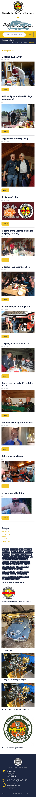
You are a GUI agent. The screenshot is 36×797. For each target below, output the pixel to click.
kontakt (9, 771)
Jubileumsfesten (10, 197)
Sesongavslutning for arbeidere (17, 422)
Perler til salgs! (7, 650)
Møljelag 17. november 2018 (16, 267)
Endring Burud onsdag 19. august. (14, 680)
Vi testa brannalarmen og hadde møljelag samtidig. (17, 232)
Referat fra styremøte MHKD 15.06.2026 (16, 602)
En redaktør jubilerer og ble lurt (17, 306)
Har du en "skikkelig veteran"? (12, 748)
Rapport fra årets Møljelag (15, 138)
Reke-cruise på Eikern (12, 456)
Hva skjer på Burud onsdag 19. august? (16, 709)
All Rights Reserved (22, 794)
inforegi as (10, 794)
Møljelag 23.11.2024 (12, 57)
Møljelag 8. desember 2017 (15, 343)
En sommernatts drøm (13, 493)
